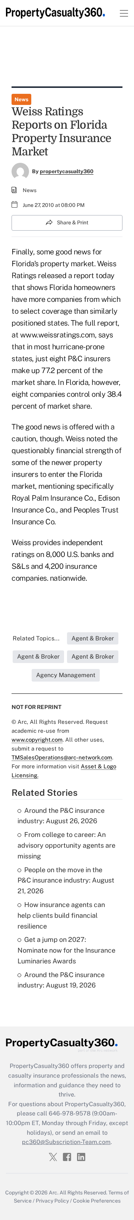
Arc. (53, 1193)
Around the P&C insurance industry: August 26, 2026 (61, 816)
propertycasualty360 (66, 171)
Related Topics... (36, 638)
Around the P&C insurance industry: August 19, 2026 (61, 980)
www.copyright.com (37, 739)
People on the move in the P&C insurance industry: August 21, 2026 (65, 880)
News (21, 99)
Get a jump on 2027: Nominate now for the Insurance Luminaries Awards (66, 950)
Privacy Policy (52, 1201)
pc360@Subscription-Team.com (66, 1141)
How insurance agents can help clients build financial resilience (61, 915)
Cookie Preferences (97, 1201)
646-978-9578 (69, 1113)
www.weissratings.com (57, 334)
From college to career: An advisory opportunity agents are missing (66, 845)
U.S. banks (83, 554)
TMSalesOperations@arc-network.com (62, 757)
